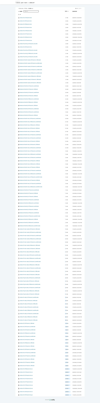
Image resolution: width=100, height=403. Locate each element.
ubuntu (18, 2)
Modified (75, 11)
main (25, 2)
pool (22, 2)
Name (21, 11)
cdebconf (31, 2)
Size (66, 11)
